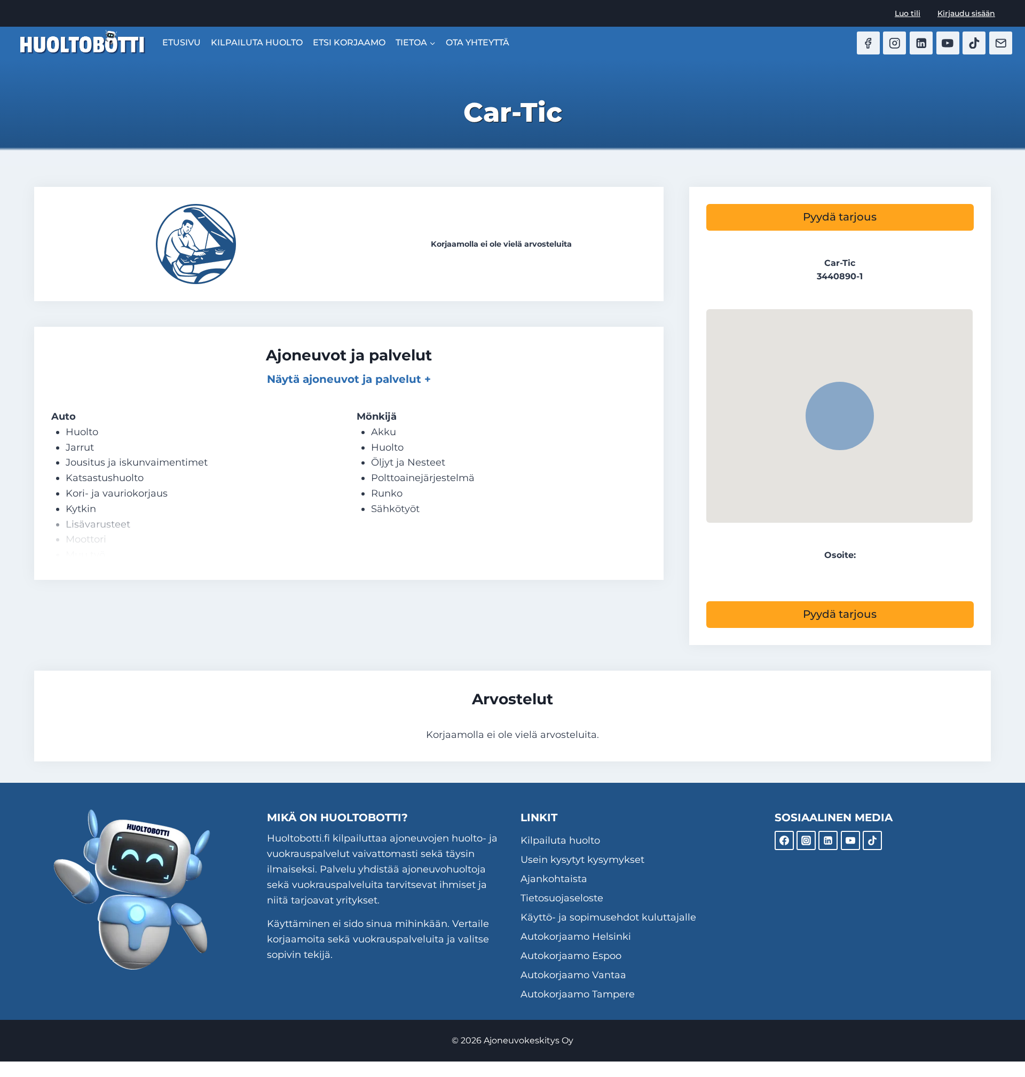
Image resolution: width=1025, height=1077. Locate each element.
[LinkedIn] (921, 43)
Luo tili (907, 13)
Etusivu (181, 42)
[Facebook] (868, 43)
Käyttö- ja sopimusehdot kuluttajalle (608, 917)
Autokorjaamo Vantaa (573, 975)
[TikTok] (974, 43)
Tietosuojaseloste (562, 898)
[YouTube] (947, 43)
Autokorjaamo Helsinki (576, 936)
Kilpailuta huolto (257, 42)
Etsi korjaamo (349, 42)
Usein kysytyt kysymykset (582, 860)
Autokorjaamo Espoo (571, 956)
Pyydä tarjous (840, 216)
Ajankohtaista (554, 879)
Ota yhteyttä (477, 42)
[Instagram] (894, 43)
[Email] (1000, 43)
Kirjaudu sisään (966, 13)
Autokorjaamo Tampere (578, 994)
